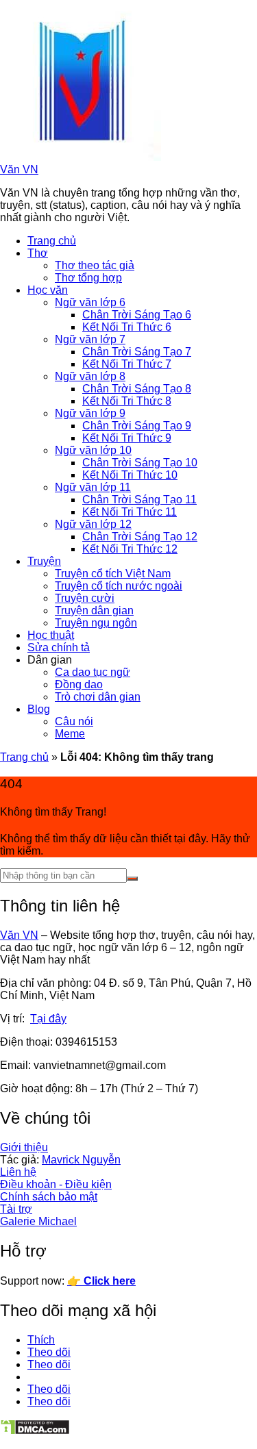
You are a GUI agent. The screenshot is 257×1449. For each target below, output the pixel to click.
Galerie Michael (38, 1221)
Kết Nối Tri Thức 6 (126, 327)
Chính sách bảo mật (48, 1196)
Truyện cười (84, 598)
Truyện (44, 561)
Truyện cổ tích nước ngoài (118, 586)
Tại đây (48, 1018)
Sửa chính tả (58, 647)
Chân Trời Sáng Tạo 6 (136, 314)
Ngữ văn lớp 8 (90, 376)
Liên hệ (18, 1172)
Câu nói (74, 721)
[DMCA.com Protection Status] (35, 1431)
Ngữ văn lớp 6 (90, 302)
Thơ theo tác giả (94, 265)
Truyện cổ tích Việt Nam (113, 573)
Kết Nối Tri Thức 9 (126, 438)
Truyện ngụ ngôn (96, 623)
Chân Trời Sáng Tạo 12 (139, 536)
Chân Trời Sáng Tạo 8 (136, 388)
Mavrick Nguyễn (81, 1160)
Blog (38, 709)
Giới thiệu (24, 1147)
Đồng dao (79, 684)
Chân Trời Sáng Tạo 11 (139, 499)
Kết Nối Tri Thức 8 (126, 401)
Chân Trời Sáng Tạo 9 (136, 425)
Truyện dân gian (94, 610)
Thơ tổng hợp (88, 278)
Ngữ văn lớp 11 (93, 487)
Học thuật (50, 635)
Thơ (37, 253)
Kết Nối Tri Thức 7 (126, 364)
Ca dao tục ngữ (92, 672)
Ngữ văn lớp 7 (90, 339)
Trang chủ (51, 241)
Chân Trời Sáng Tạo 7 (136, 351)
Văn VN (19, 169)
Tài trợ (16, 1209)
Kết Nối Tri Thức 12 (130, 549)
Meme (70, 734)
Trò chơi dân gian (97, 697)
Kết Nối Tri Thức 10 (130, 475)
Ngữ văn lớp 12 (93, 524)
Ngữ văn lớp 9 (90, 413)
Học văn (47, 290)
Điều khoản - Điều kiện (56, 1184)
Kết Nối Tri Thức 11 (129, 512)
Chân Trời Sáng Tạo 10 (139, 462)
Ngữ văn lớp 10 (93, 450)
